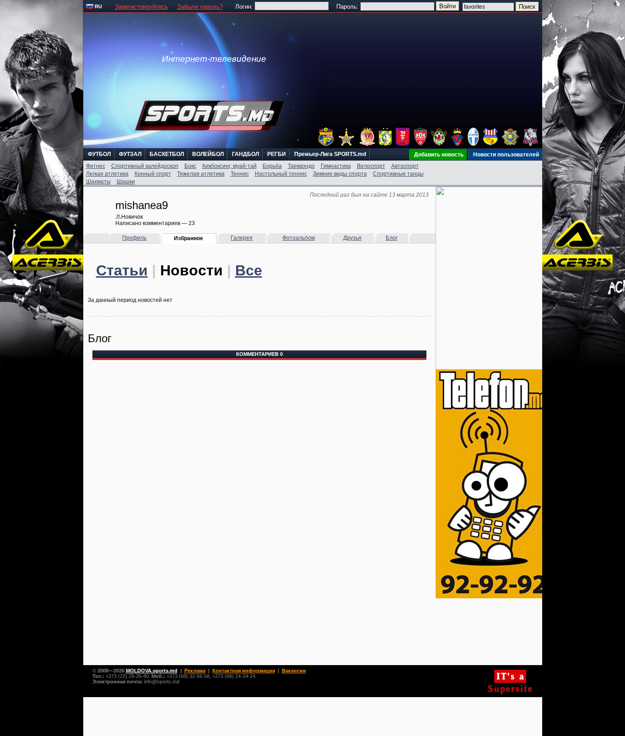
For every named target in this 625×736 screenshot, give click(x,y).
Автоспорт (405, 166)
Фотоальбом (298, 238)
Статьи (122, 270)
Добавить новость (438, 154)
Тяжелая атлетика (201, 174)
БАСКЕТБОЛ (167, 154)
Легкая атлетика (107, 174)
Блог (392, 238)
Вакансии (294, 670)
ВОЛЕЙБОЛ (208, 154)
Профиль (134, 238)
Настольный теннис (281, 174)
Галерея (242, 238)
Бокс (190, 166)
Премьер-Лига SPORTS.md (330, 154)
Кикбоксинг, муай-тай (229, 166)
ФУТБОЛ (99, 154)
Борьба (272, 166)
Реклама (194, 670)
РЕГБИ (276, 154)
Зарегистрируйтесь (141, 6)
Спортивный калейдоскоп (144, 166)
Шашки (126, 181)
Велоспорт (371, 166)
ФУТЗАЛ (130, 154)
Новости (191, 270)
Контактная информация (243, 670)
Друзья (352, 238)
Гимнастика (336, 166)
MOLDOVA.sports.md (152, 670)
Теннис (240, 174)
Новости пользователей (506, 154)
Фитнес (95, 166)
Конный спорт (153, 174)
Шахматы (98, 181)
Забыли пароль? (200, 6)
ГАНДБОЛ (245, 154)
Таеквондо (301, 166)
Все (248, 270)
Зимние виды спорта (340, 174)
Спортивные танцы (398, 174)
